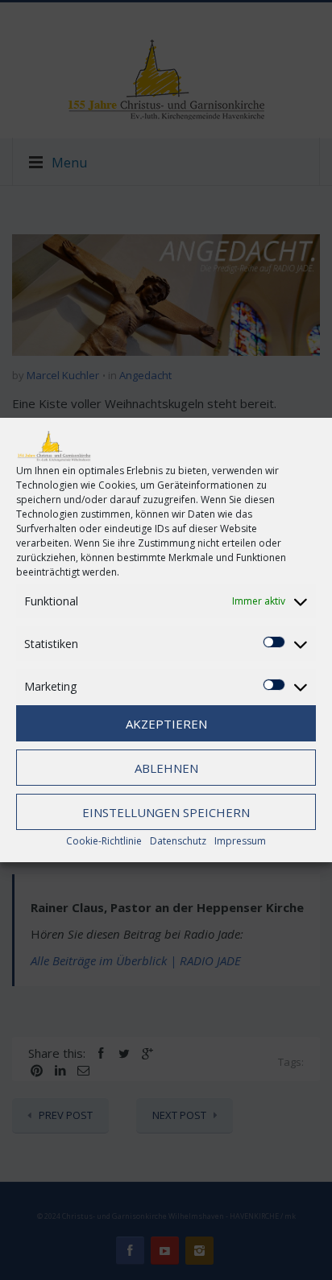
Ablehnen (166, 768)
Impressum (240, 841)
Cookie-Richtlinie (104, 841)
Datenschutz (178, 841)
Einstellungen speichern (166, 812)
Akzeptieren (166, 724)
